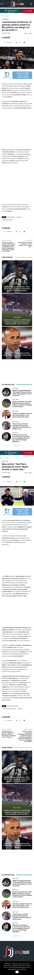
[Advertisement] (17, 128)
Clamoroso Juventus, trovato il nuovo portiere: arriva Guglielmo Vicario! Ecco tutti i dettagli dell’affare (21, 438)
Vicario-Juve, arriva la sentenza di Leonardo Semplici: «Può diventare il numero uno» (21, 426)
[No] (32, 968)
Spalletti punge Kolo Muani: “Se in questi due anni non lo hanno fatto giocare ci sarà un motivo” (17, 288)
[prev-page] (3, 363)
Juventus (19, 217)
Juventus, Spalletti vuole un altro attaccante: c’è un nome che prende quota (17, 355)
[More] (24, 42)
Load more (16, 445)
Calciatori (7, 16)
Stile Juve (16, 284)
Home (1, 16)
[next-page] (6, 363)
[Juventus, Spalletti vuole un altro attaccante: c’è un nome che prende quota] (17, 343)
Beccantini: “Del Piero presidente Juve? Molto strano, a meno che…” (25, 244)
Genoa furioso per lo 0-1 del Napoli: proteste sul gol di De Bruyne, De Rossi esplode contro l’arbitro (17, 322)
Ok (17, 972)
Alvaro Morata (11, 217)
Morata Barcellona (7, 219)
